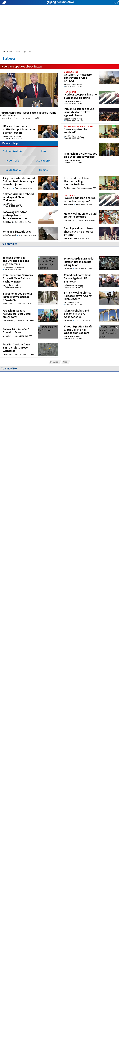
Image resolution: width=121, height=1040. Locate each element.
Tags (24, 52)
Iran (43, 151)
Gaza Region (43, 160)
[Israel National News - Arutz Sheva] (60, 2)
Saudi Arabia (13, 170)
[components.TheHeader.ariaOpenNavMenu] (19, 2)
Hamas (43, 170)
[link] (29, 96)
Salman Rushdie (13, 151)
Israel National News (12, 52)
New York (12, 160)
